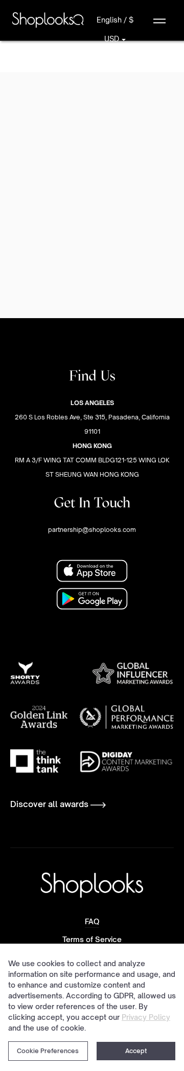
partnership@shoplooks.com (92, 529)
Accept (136, 1051)
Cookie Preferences (48, 1051)
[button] (159, 20)
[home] (43, 19)
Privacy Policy (146, 1017)
